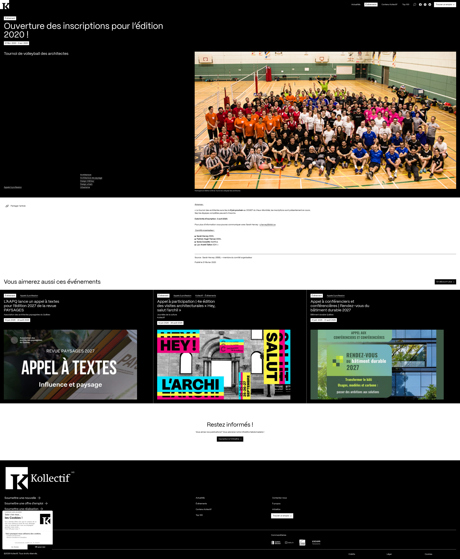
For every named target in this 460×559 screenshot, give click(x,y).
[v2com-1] (316, 542)
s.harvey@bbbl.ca (268, 225)
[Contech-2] (276, 542)
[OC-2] (303, 542)
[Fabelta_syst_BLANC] (289, 542)
